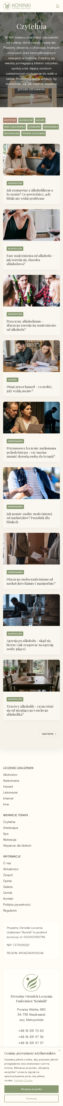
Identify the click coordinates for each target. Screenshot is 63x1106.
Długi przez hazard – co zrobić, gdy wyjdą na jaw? (29, 389)
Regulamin (10, 910)
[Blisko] (59, 1050)
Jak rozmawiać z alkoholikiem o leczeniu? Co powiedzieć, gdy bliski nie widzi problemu (30, 194)
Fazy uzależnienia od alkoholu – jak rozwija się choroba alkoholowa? (30, 260)
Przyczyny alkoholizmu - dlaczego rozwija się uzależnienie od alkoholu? (31, 325)
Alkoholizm (26, 120)
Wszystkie (10, 120)
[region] (31, 1077)
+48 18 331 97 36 (31, 1037)
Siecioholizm (11, 133)
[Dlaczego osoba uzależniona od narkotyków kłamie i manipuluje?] (31, 548)
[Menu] (58, 6)
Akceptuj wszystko (31, 1089)
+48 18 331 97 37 (31, 1043)
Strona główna (24, 97)
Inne (6, 804)
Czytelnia (9, 822)
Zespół (8, 875)
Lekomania (34, 126)
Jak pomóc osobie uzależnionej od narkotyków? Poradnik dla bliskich (29, 518)
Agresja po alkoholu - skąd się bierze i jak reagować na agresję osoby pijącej (30, 645)
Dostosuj (31, 1098)
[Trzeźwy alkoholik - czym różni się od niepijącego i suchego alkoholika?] (31, 675)
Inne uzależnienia (14, 126)
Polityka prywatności (17, 904)
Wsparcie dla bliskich (17, 845)
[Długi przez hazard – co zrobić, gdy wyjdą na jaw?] (31, 356)
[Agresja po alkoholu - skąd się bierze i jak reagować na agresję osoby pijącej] (31, 610)
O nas (7, 863)
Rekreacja (9, 839)
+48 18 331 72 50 (31, 1031)
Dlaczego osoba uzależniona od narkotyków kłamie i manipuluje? (31, 581)
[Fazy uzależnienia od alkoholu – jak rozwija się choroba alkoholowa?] (31, 225)
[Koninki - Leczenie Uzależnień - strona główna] (16, 6)
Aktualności (10, 869)
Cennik (7, 893)
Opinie (7, 881)
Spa (5, 834)
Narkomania (51, 126)
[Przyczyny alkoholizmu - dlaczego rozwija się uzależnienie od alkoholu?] (31, 291)
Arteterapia (10, 828)
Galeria (8, 887)
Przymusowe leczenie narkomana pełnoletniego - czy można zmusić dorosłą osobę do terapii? (31, 452)
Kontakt (8, 898)
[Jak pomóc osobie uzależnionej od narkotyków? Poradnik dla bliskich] (31, 483)
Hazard (40, 120)
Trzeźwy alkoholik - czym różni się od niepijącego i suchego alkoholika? (30, 710)
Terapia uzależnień (33, 133)
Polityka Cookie (23, 1080)
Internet (8, 798)
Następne (48, 734)
